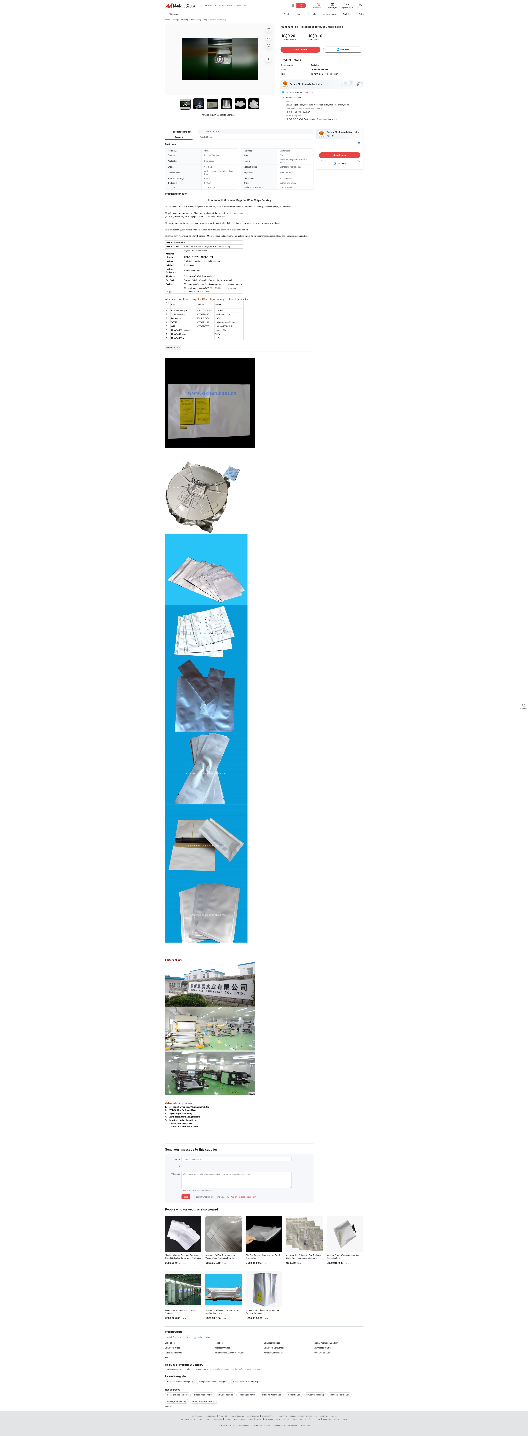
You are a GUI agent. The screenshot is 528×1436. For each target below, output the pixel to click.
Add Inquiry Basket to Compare (220, 114)
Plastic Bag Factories (203, 1394)
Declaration (292, 1425)
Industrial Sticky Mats (174, 1352)
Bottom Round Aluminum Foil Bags (229, 1352)
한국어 (286, 1419)
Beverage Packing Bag (176, 1401)
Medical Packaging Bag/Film (326, 1343)
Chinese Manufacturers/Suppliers (231, 1416)
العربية (278, 1419)
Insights (333, 1416)
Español (208, 1419)
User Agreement (279, 1425)
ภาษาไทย (308, 1419)
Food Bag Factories (247, 1394)
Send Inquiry (300, 49)
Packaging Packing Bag (271, 1394)
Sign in (360, 7)
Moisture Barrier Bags (273, 1352)
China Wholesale (253, 1416)
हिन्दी (300, 1419)
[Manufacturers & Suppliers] (180, 6)
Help (314, 14)
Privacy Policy (305, 1425)
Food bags (219, 1343)
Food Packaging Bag (199, 19)
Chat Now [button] (345, 49)
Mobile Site (324, 1416)
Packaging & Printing (180, 19)
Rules (361, 14)
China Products (210, 1416)
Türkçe (317, 1419)
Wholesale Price (268, 1416)
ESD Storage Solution (323, 1347)
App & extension (329, 14)
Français (228, 1419)
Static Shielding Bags (322, 1352)
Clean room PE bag (272, 1343)
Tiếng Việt (327, 1419)
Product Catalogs (203, 1337)
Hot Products (197, 1416)
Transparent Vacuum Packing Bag (213, 1381)
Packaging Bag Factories (178, 1394)
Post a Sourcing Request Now (241, 1197)
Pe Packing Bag (293, 1394)
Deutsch (259, 1419)
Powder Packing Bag (315, 1394)
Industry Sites (282, 1416)
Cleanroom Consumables (274, 1347)
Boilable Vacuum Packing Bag (180, 1381)
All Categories (174, 14)
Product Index (311, 1416)
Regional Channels (296, 1416)
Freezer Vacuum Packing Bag (245, 1381)
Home (167, 19)
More (167, 1406)
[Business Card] (359, 143)
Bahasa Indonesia (340, 1419)
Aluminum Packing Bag (339, 1394)
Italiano (250, 1419)
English (200, 1419)
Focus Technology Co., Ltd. (246, 1425)
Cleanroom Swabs (222, 1347)
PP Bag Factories (225, 1394)
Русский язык (239, 1419)
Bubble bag (170, 1343)
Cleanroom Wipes (172, 1347)
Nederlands (269, 1419)
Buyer (299, 14)
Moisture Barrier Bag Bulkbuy (204, 1401)
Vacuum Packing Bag (218, 19)
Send (186, 1197)
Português (218, 1419)
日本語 (294, 1419)
